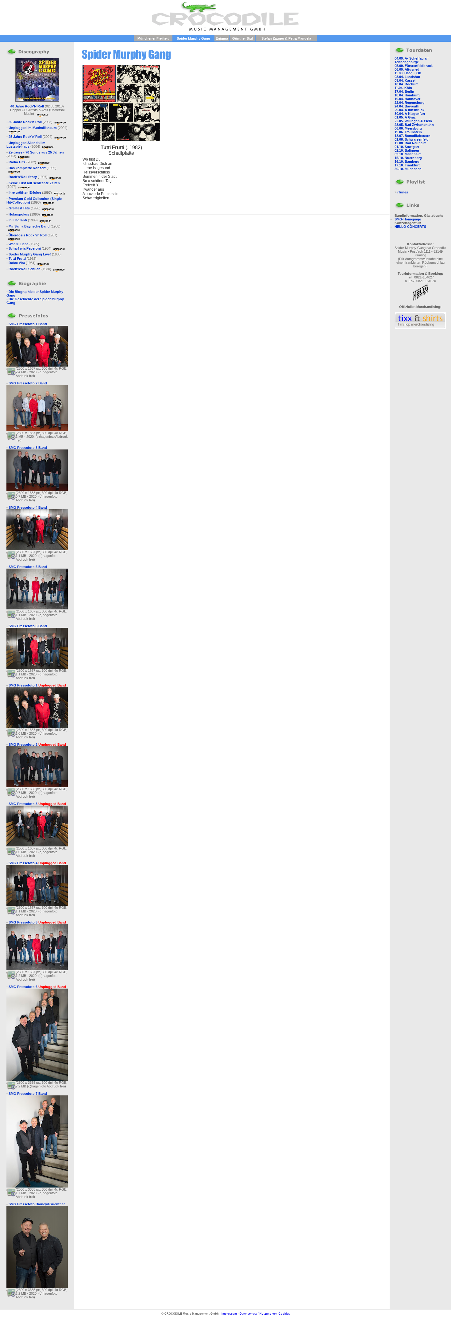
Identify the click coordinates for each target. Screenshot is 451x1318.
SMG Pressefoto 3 (37, 804)
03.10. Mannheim (408, 154)
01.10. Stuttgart (407, 147)
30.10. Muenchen (408, 169)
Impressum (229, 1313)
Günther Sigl (242, 38)
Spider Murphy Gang (193, 38)
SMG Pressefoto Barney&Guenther (37, 1204)
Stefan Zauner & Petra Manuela (286, 38)
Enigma (222, 38)
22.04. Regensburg (410, 102)
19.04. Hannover (407, 99)
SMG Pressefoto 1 (37, 685)
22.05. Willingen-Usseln (413, 121)
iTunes (402, 192)
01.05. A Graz (405, 117)
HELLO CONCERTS (410, 226)
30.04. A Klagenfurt (410, 113)
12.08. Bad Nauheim (410, 143)
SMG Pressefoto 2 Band (28, 383)
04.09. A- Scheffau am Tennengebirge (412, 60)
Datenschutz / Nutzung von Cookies (265, 1313)
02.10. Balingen (407, 150)
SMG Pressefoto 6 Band (28, 626)
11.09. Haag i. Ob (408, 73)
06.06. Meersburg (408, 128)
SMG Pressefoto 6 (37, 987)
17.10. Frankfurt (407, 165)
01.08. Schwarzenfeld (412, 139)
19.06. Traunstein (408, 132)
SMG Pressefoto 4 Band (28, 507)
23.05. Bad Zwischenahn (414, 124)
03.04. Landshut (407, 77)
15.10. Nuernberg (408, 158)
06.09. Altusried (407, 69)
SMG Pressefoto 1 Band (28, 324)
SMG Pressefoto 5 (37, 922)
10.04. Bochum (406, 84)
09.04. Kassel (405, 80)
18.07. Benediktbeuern (412, 136)
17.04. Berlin (404, 91)
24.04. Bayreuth (407, 106)
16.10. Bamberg (407, 161)
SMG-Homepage (408, 219)
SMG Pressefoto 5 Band (28, 567)
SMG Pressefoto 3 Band (28, 447)
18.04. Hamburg (407, 95)
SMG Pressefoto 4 (37, 863)
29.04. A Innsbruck (409, 110)
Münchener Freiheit (153, 38)
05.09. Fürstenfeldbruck (414, 66)
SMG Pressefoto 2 (37, 744)
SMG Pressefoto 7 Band (28, 1093)
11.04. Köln (403, 88)
